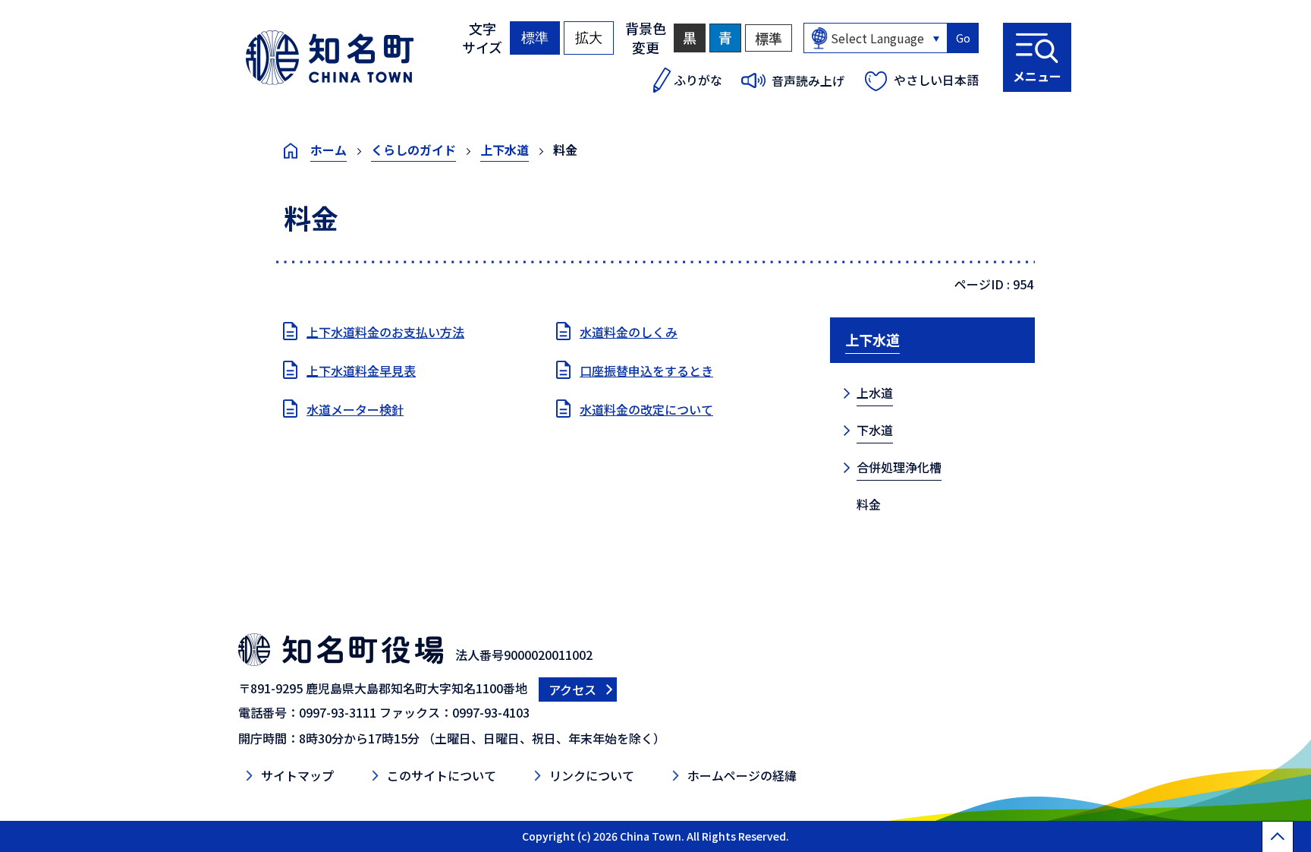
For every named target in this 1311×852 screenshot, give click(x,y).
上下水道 (504, 149)
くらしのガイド (413, 149)
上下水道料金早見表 (361, 370)
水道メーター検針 (355, 409)
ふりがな (698, 80)
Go (963, 38)
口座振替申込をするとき (646, 370)
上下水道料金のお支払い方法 (385, 332)
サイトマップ (297, 775)
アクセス (572, 689)
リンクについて (591, 775)
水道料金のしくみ (629, 332)
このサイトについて (441, 775)
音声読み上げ (808, 80)
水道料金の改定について (646, 409)
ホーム (328, 149)
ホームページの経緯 (742, 775)
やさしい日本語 (936, 80)
